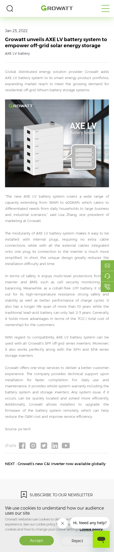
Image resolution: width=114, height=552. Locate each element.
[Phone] (107, 286)
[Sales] (107, 265)
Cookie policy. (91, 529)
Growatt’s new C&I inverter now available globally (62, 464)
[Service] (107, 276)
